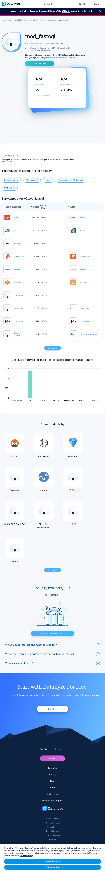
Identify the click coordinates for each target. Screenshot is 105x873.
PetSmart (60, 57)
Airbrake (17, 282)
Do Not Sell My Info (52, 835)
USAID (72, 57)
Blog (52, 781)
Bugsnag (17, 243)
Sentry (16, 217)
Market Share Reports (53, 800)
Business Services (11, 180)
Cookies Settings (52, 867)
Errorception (19, 321)
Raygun (17, 269)
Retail (48, 180)
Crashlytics (18, 295)
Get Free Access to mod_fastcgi (52, 633)
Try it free (52, 709)
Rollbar (17, 230)
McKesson (50, 57)
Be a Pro (52, 758)
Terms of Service (52, 831)
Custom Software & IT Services (70, 180)
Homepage (6, 20)
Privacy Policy (52, 827)
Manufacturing (32, 180)
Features (52, 767)
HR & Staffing (9, 188)
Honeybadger (19, 256)
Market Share (19, 20)
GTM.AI (66, 11)
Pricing (52, 774)
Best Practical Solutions (89, 334)
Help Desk (52, 794)
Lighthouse (18, 308)
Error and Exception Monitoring (42, 20)
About (52, 787)
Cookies (52, 839)
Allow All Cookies (52, 861)
